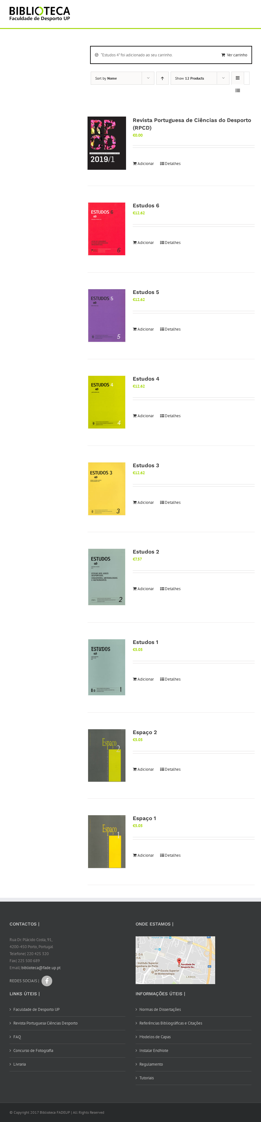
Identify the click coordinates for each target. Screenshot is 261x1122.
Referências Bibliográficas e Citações (170, 1023)
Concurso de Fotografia (33, 1050)
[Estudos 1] (107, 668)
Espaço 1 (144, 818)
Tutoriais (146, 1078)
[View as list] (238, 90)
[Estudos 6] (107, 229)
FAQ (17, 1037)
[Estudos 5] (107, 316)
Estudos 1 (145, 642)
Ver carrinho (237, 55)
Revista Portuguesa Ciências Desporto (45, 1023)
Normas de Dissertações (160, 1009)
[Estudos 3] (107, 489)
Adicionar (146, 163)
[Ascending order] (162, 78)
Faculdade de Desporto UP (36, 1009)
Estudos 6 (146, 205)
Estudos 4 (146, 378)
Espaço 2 (145, 732)
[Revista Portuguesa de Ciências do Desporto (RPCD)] (107, 143)
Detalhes (172, 163)
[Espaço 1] (107, 842)
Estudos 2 (146, 551)
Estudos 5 (146, 292)
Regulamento (151, 1064)
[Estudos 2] (107, 577)
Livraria (19, 1064)
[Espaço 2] (107, 756)
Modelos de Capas (155, 1037)
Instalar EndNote (153, 1050)
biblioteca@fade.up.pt (40, 967)
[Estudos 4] (107, 402)
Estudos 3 (146, 465)
